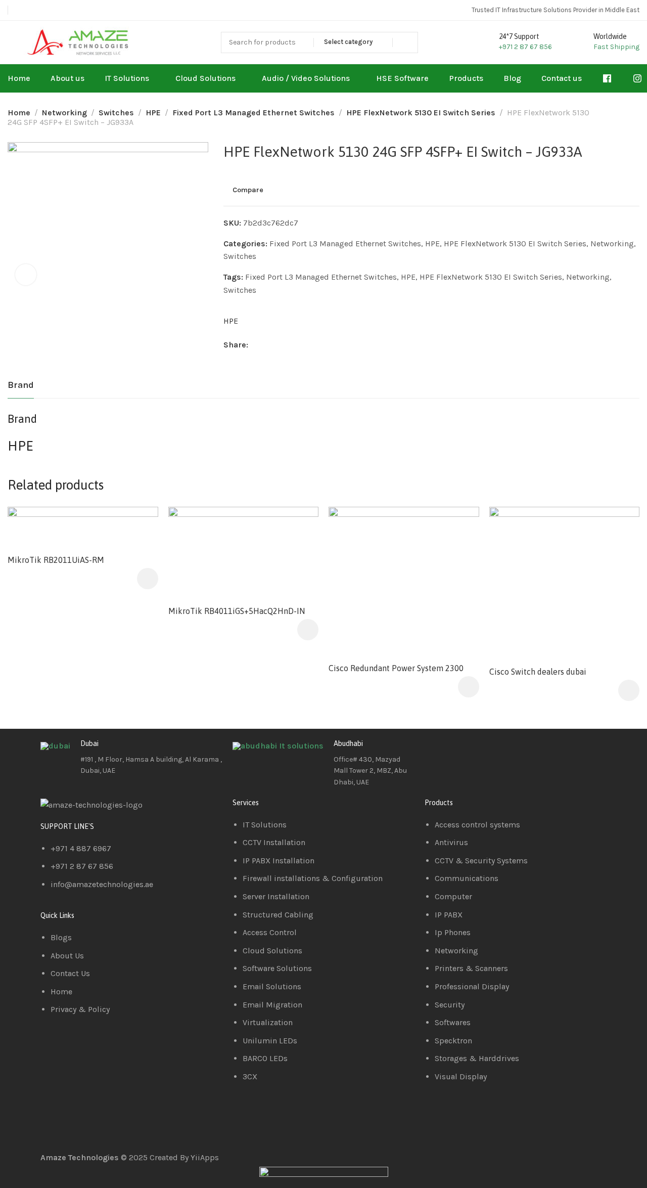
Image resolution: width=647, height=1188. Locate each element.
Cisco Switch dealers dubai (537, 671)
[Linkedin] (464, 751)
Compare (248, 190)
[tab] (20, 385)
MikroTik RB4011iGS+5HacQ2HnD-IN (236, 610)
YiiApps (205, 1157)
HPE (153, 112)
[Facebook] (437, 751)
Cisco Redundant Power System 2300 (396, 668)
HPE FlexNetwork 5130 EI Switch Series (420, 112)
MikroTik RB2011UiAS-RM (56, 559)
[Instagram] (491, 751)
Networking (64, 112)
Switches (116, 112)
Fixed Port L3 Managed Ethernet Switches (253, 112)
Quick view (300, 549)
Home (19, 112)
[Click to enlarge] (25, 274)
